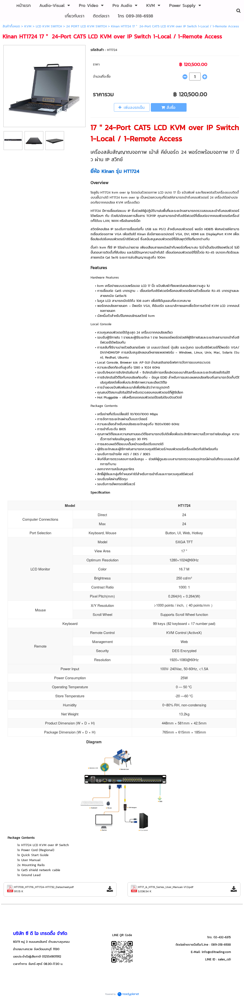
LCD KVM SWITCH (49, 26)
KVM (27, 26)
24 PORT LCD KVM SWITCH (86, 26)
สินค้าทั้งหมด (11, 26)
